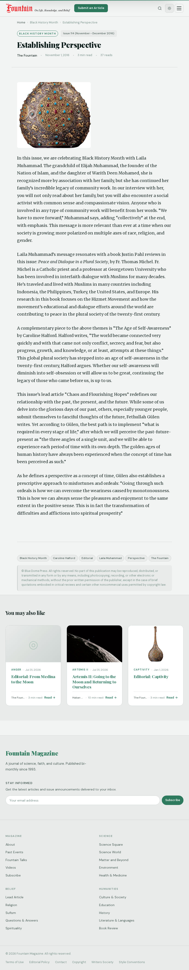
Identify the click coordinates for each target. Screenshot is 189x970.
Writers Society (102, 962)
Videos (11, 867)
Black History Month (33, 558)
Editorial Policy (39, 962)
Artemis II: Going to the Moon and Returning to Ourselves (94, 682)
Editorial (87, 558)
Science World (110, 852)
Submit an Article (91, 8)
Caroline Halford (64, 558)
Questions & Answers (22, 920)
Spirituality (14, 928)
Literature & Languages (116, 920)
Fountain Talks (16, 860)
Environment (108, 867)
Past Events (14, 852)
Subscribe (172, 800)
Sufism (11, 913)
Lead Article (15, 897)
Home (21, 22)
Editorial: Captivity (151, 676)
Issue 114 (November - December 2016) (88, 33)
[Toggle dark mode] (169, 8)
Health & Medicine (113, 875)
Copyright (79, 962)
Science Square (111, 844)
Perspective (136, 558)
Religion (11, 905)
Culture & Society (112, 897)
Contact (61, 962)
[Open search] (159, 8)
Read (48, 697)
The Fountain (159, 558)
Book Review (108, 928)
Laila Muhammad (110, 558)
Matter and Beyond (113, 860)
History (104, 913)
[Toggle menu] (179, 8)
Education (107, 905)
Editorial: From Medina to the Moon (33, 679)
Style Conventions (132, 962)
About (10, 844)
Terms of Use (15, 962)
